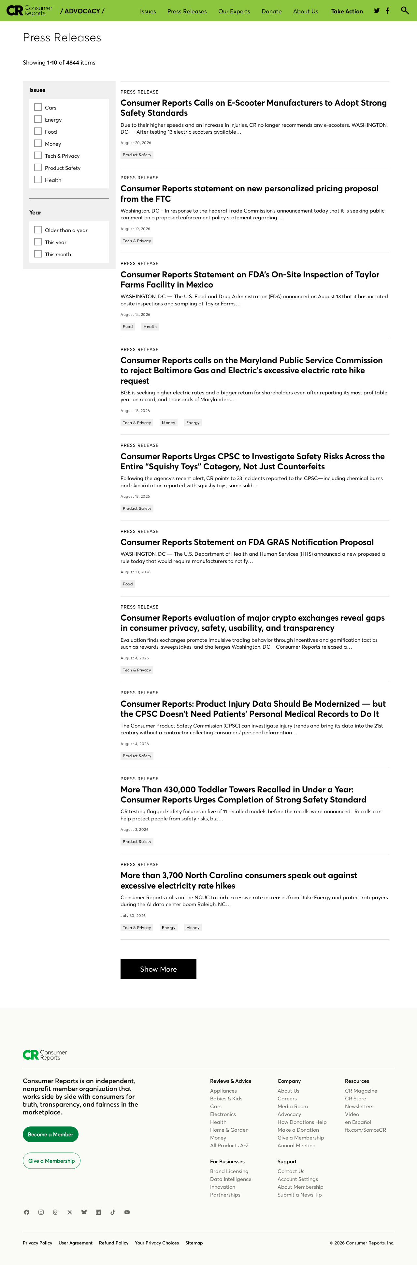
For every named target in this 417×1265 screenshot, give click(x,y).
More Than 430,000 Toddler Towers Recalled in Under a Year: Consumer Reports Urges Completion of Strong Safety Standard (244, 794)
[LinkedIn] (98, 1212)
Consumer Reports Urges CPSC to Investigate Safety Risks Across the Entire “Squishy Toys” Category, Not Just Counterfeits (253, 461)
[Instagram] (41, 1212)
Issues (148, 11)
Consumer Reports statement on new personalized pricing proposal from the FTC (250, 193)
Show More (158, 969)
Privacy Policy (37, 1243)
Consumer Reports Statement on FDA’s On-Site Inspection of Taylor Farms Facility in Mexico (250, 279)
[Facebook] (27, 1212)
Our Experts (234, 11)
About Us (305, 11)
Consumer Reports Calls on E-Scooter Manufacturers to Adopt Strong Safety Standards (254, 107)
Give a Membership (51, 1160)
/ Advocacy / (82, 11)
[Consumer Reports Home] (48, 1055)
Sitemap (194, 1243)
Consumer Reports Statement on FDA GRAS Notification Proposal (247, 542)
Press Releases (187, 11)
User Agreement (76, 1243)
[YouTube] (127, 1212)
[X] (70, 1212)
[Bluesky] (84, 1212)
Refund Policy (113, 1243)
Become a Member (50, 1134)
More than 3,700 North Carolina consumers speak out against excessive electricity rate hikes (239, 880)
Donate (272, 11)
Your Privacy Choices (157, 1243)
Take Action (347, 11)
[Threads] (55, 1212)
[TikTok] (113, 1212)
